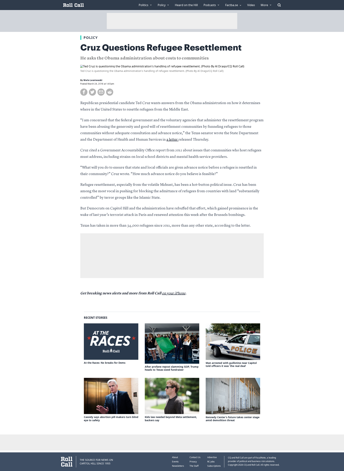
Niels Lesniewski (92, 80)
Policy (90, 37)
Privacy (193, 461)
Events (175, 461)
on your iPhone (173, 293)
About (175, 457)
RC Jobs (211, 461)
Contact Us (195, 457)
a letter (172, 140)
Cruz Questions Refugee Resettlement (161, 47)
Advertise (212, 457)
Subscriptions (214, 465)
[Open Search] (279, 5)
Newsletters (178, 465)
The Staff (194, 465)
